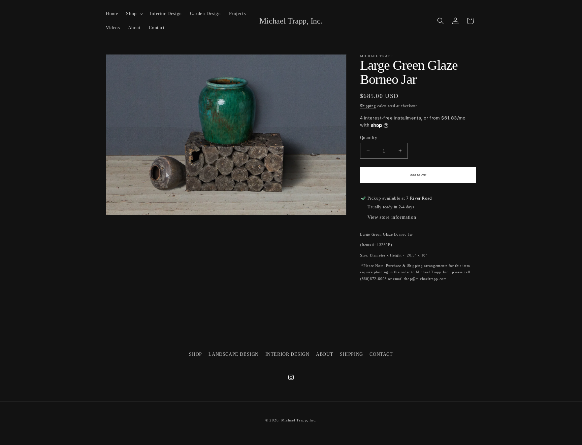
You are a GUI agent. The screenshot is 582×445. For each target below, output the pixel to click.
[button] (134, 14)
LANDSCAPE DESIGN (233, 354)
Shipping (368, 106)
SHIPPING (351, 354)
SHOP (195, 354)
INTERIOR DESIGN (287, 354)
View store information (391, 217)
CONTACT (381, 354)
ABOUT (324, 354)
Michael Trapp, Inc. (299, 420)
